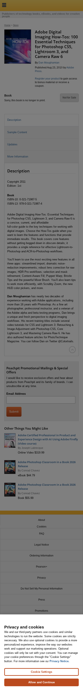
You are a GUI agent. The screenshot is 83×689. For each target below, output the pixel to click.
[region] (41, 651)
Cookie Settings (41, 671)
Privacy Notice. (59, 661)
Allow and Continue (41, 682)
